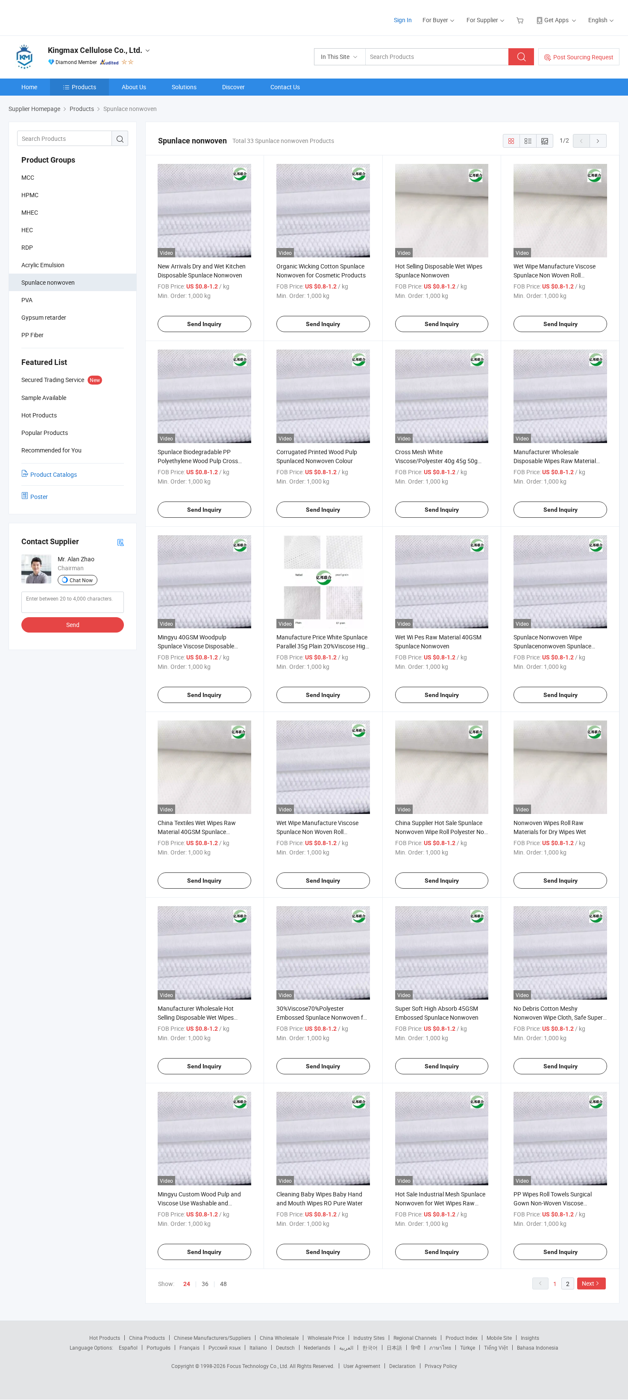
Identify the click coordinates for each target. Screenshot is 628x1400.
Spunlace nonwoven (48, 282)
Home (29, 87)
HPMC (29, 195)
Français (189, 1347)
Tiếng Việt (496, 1347)
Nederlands (317, 1347)
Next (588, 1283)
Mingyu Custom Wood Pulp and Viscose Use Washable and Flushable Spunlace (199, 1203)
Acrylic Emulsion (43, 265)
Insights (530, 1337)
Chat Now (81, 580)
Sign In (403, 20)
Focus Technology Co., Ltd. (258, 1365)
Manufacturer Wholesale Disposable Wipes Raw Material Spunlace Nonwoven (555, 461)
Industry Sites (368, 1337)
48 (223, 1284)
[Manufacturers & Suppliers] (63, 17)
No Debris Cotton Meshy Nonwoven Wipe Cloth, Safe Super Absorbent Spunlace (558, 1017)
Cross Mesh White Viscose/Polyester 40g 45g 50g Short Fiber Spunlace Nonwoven (437, 461)
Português (158, 1347)
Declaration (402, 1365)
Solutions (184, 87)
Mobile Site (499, 1337)
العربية (346, 1347)
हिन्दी (415, 1347)
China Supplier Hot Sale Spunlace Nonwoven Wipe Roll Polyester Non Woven (441, 832)
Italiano (258, 1347)
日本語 (394, 1347)
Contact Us (285, 87)
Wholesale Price (326, 1337)
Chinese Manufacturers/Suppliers (212, 1337)
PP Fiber (32, 335)
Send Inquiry (204, 324)
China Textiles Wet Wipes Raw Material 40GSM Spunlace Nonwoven (197, 832)
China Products (147, 1337)
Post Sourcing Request (583, 57)
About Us (134, 87)
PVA (26, 300)
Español (128, 1347)
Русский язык (224, 1347)
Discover (233, 87)
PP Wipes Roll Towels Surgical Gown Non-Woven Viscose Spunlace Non (553, 1203)
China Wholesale (279, 1337)
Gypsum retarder (43, 317)
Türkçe (467, 1347)
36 (205, 1284)
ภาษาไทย (440, 1347)
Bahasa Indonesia (537, 1347)
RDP (27, 247)
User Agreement (361, 1365)
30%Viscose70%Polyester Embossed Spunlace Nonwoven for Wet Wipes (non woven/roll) (322, 1017)
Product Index (462, 1337)
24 (186, 1283)
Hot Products (104, 1337)
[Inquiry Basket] (520, 20)
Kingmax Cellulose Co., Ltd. (95, 50)
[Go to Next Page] (598, 140)
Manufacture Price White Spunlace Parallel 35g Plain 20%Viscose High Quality (322, 646)
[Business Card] (120, 542)
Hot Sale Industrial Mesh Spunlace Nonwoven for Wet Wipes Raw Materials (440, 1203)
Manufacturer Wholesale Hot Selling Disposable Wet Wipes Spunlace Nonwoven (196, 1017)
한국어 (370, 1347)
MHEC (29, 212)
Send (72, 625)
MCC (27, 177)
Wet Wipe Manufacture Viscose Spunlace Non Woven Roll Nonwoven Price (555, 275)
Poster (39, 497)
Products (84, 87)
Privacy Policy (441, 1365)
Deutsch (285, 1347)
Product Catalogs (53, 474)
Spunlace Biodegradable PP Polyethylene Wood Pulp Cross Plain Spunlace (198, 461)
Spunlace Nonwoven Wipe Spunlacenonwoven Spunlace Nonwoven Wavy (552, 646)
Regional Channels (415, 1337)
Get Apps (556, 20)
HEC (27, 230)
